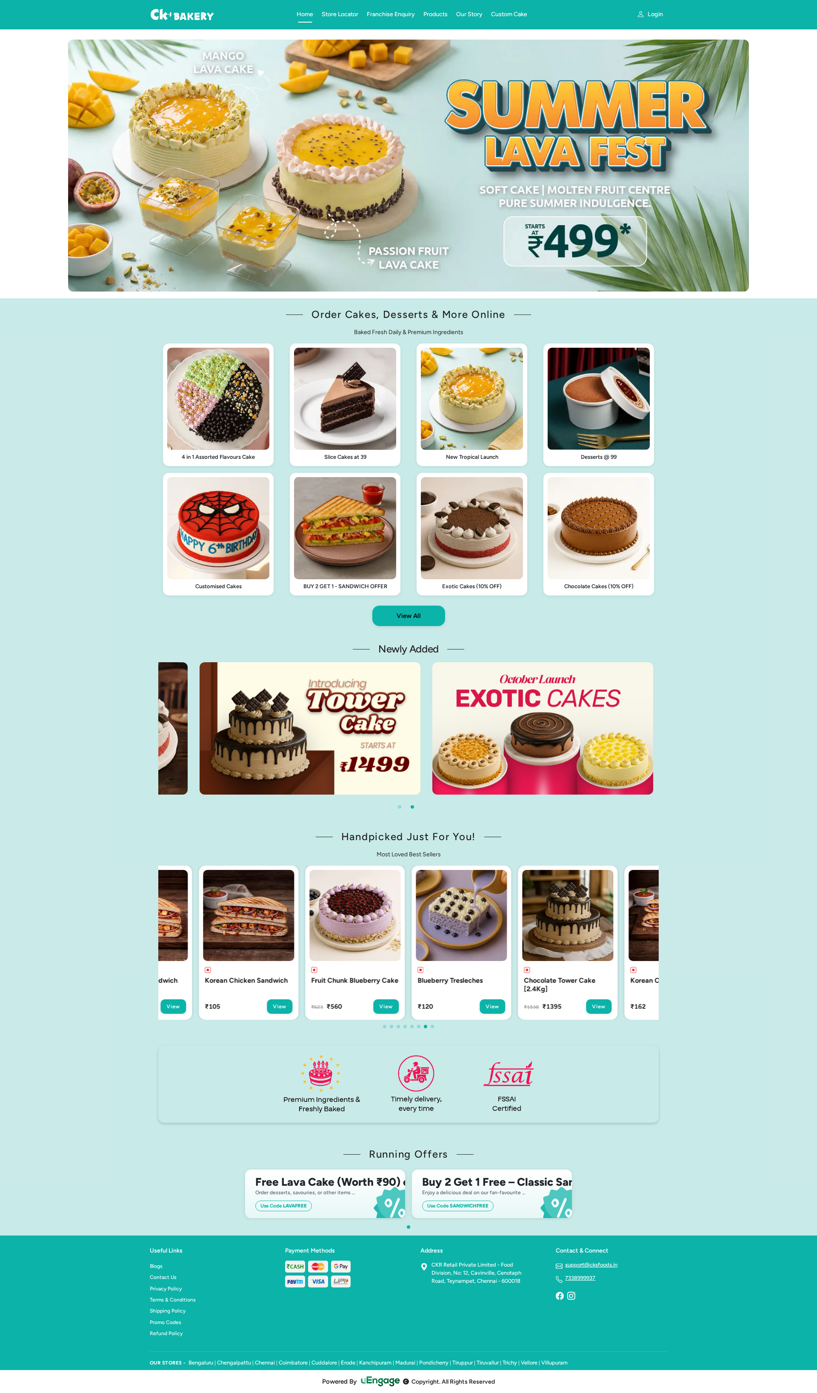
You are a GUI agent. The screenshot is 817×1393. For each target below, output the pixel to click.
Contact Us (163, 1277)
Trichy (510, 1362)
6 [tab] (418, 1026)
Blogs (156, 1266)
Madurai (405, 1362)
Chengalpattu (234, 1362)
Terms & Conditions (173, 1300)
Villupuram (554, 1362)
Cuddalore (324, 1362)
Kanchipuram (375, 1362)
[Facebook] (559, 1297)
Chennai (265, 1362)
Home (305, 14)
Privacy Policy (166, 1289)
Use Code (283, 1206)
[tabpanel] (310, 728)
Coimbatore (293, 1362)
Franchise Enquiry (391, 14)
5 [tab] (412, 1026)
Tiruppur (462, 1362)
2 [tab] (412, 807)
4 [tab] (405, 1026)
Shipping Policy (168, 1311)
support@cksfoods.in (591, 1264)
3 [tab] (398, 1026)
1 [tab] (399, 807)
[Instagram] (571, 1297)
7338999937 (580, 1278)
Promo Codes (165, 1322)
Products (435, 14)
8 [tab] (432, 1026)
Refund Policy (166, 1333)
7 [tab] (425, 1026)
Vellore (529, 1362)
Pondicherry (433, 1362)
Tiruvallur (488, 1362)
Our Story (469, 14)
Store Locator (340, 14)
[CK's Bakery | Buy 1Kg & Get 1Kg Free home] (218, 14)
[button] (218, 404)
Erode (348, 1362)
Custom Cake (509, 14)
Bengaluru (201, 1362)
